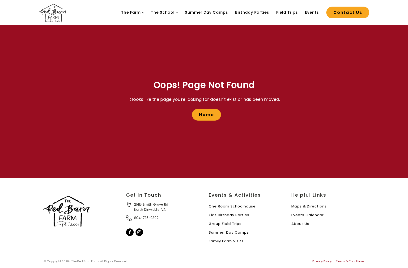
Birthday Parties (252, 12)
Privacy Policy (322, 261)
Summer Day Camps (206, 12)
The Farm (131, 12)
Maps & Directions (309, 206)
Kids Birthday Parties (229, 214)
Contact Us (347, 12)
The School (162, 12)
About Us (300, 223)
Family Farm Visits (226, 241)
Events (312, 12)
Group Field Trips (225, 223)
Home (206, 115)
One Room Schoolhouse (232, 206)
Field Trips (287, 12)
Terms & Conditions (350, 261)
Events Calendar (307, 214)
